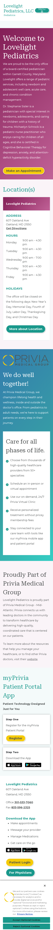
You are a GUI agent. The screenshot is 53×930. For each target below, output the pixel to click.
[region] (26, 905)
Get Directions (16, 228)
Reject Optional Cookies (26, 926)
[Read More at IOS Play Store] (13, 850)
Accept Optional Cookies (26, 920)
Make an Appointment (23, 171)
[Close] (45, 885)
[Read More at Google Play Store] (30, 850)
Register (15, 738)
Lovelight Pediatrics (21, 203)
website (32, 659)
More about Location (25, 329)
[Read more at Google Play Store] (33, 765)
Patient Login (19, 862)
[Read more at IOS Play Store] (14, 765)
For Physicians (20, 872)
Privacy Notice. (25, 914)
